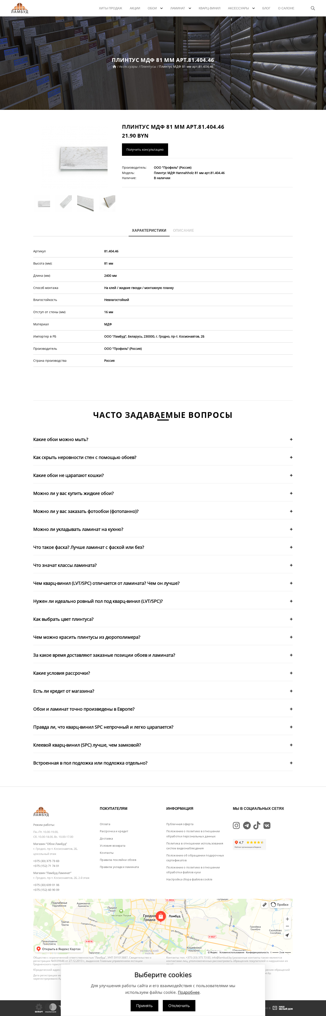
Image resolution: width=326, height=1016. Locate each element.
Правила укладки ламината (119, 867)
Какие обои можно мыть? (60, 439)
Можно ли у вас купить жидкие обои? (73, 493)
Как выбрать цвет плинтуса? (63, 619)
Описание (183, 230)
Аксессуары (128, 66)
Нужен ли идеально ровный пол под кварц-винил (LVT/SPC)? (98, 601)
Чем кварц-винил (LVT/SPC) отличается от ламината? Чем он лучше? (106, 583)
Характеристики (149, 230)
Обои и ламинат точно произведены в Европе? (84, 709)
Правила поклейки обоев (118, 860)
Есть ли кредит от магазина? (63, 691)
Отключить (179, 1005)
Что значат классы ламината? (65, 565)
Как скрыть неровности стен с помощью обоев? (84, 457)
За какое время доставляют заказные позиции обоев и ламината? (104, 655)
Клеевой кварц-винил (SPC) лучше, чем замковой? (87, 745)
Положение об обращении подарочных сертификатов (195, 857)
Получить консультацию (145, 149)
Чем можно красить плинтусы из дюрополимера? (86, 637)
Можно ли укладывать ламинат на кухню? (78, 529)
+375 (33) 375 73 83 (46, 861)
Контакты (107, 853)
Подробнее (189, 992)
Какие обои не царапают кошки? (68, 475)
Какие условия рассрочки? (61, 673)
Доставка (106, 838)
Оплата (105, 824)
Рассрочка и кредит (114, 831)
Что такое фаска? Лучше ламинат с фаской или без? (88, 547)
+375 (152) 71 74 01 (46, 866)
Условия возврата (112, 846)
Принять (144, 1005)
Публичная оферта (179, 824)
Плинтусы (148, 66)
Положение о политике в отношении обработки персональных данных (193, 833)
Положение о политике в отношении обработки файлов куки (193, 869)
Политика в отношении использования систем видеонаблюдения (194, 845)
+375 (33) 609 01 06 (46, 885)
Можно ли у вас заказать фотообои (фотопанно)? (86, 511)
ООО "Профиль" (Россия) (172, 167)
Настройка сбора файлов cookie (189, 879)
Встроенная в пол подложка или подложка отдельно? (90, 763)
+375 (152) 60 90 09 (46, 890)
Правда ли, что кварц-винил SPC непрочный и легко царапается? (103, 727)
